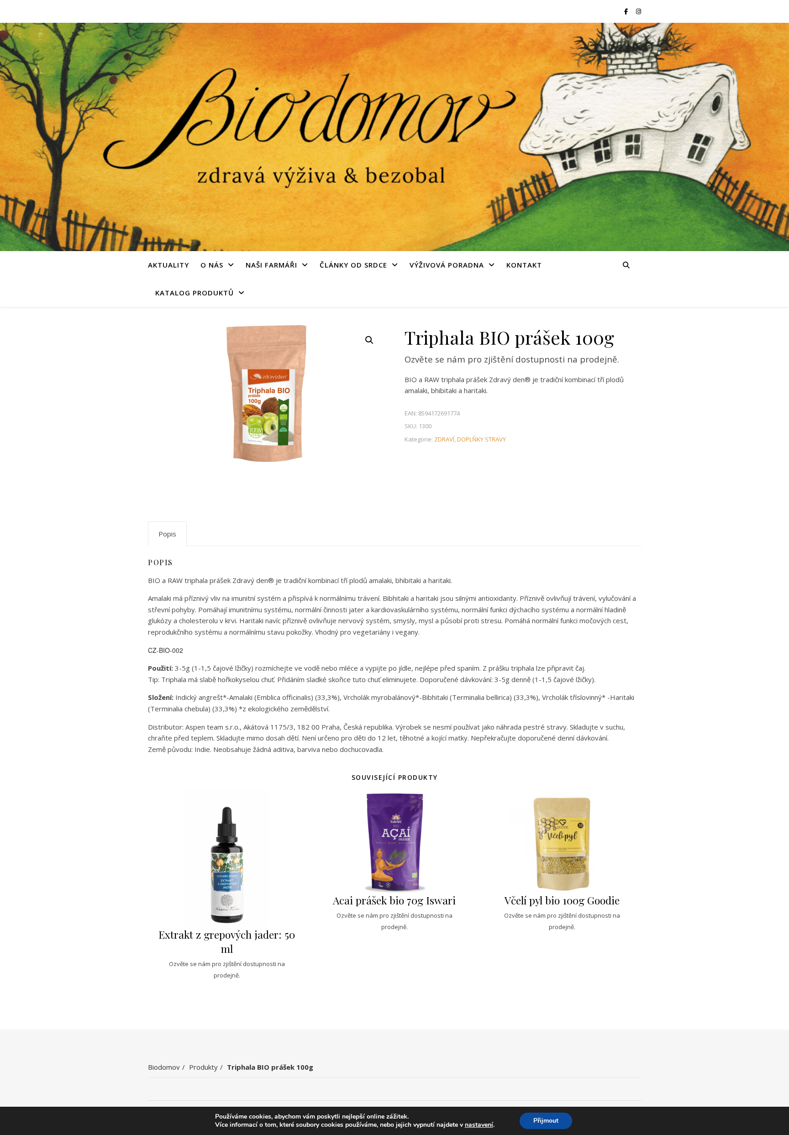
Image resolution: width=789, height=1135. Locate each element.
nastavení (479, 1125)
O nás (211, 264)
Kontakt (524, 264)
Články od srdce (353, 264)
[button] (369, 340)
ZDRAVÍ (444, 439)
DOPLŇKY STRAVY (481, 439)
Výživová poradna (447, 264)
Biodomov (164, 1067)
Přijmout (545, 1120)
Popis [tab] (167, 533)
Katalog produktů (194, 292)
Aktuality (168, 264)
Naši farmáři (271, 264)
